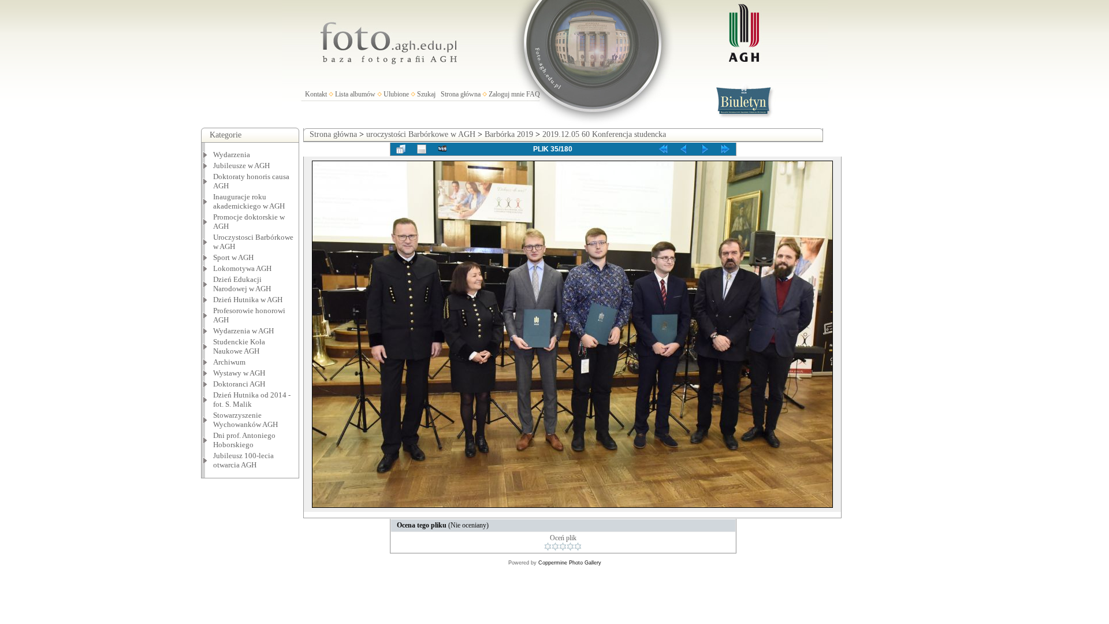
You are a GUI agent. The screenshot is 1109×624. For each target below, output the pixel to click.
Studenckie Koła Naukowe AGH (239, 346)
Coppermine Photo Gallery (569, 563)
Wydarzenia (231, 154)
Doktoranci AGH (239, 384)
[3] (563, 547)
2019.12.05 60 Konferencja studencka (604, 134)
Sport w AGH (233, 257)
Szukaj (426, 94)
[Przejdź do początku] (663, 149)
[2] (555, 547)
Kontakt (316, 94)
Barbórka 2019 (509, 134)
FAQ (533, 94)
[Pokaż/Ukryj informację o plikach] (421, 149)
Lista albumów (355, 94)
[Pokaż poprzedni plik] (683, 149)
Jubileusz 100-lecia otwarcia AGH (243, 460)
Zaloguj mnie (506, 94)
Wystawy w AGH (239, 373)
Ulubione (396, 94)
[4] (570, 547)
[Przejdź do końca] (725, 149)
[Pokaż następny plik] (704, 149)
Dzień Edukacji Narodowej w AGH (242, 284)
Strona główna (461, 94)
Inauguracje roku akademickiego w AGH (249, 201)
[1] (548, 547)
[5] (578, 547)
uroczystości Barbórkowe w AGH (420, 134)
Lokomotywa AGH (242, 268)
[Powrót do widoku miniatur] (400, 149)
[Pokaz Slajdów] (442, 149)
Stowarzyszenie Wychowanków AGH (245, 420)
